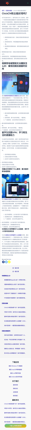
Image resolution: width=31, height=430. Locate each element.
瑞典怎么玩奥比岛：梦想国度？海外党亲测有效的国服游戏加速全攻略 (15, 348)
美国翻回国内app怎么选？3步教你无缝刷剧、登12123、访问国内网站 (15, 280)
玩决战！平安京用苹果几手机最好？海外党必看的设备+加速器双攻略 (15, 339)
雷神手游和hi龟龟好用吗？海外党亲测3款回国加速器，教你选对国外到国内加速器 (15, 316)
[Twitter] (6, 262)
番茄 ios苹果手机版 (15, 373)
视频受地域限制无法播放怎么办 (12, 95)
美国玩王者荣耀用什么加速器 (13, 235)
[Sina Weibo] (9, 262)
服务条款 (15, 385)
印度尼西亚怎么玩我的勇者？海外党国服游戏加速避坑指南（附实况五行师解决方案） (15, 344)
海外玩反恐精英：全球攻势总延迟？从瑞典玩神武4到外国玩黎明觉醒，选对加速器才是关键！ (15, 335)
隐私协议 (15, 388)
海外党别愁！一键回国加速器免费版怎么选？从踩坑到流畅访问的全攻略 (15, 325)
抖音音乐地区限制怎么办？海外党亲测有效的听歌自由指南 (15, 289)
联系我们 (15, 395)
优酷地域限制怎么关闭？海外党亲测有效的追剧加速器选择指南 (15, 284)
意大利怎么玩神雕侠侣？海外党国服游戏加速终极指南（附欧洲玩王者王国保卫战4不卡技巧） (15, 353)
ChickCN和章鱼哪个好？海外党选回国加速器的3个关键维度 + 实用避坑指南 (15, 307)
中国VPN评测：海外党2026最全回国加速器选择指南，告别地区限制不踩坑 (15, 312)
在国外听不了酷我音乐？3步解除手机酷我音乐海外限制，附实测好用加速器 (15, 293)
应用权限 (15, 392)
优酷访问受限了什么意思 (11, 199)
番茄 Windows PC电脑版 (15, 366)
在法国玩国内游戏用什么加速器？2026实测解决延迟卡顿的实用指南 (15, 321)
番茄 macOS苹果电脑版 (15, 369)
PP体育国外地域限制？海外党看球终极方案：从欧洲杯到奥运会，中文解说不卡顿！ (15, 298)
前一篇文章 (15, 268)
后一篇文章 (15, 271)
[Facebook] (3, 262)
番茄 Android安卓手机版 (15, 376)
